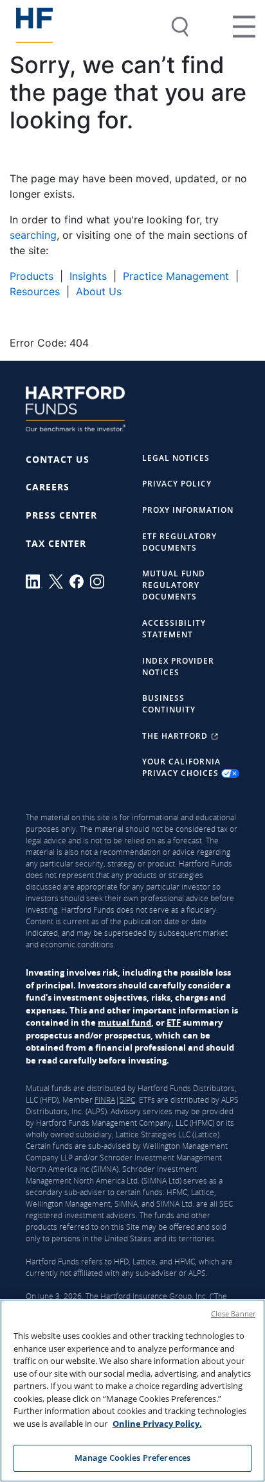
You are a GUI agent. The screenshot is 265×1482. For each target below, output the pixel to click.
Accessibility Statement (174, 628)
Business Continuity (169, 704)
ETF (174, 1022)
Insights (88, 276)
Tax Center (56, 543)
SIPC (127, 1099)
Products (31, 276)
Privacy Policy (177, 483)
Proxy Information (187, 509)
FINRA (105, 1099)
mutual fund (124, 1022)
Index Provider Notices (178, 666)
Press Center (61, 515)
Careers (47, 487)
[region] (132, 1390)
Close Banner (233, 1313)
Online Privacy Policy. (157, 1423)
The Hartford (176, 735)
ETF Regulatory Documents (179, 542)
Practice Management (176, 276)
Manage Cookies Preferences (132, 1457)
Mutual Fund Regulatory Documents (173, 585)
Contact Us (57, 459)
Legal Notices (176, 457)
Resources (35, 291)
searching (33, 234)
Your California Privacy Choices (181, 767)
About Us (99, 291)
